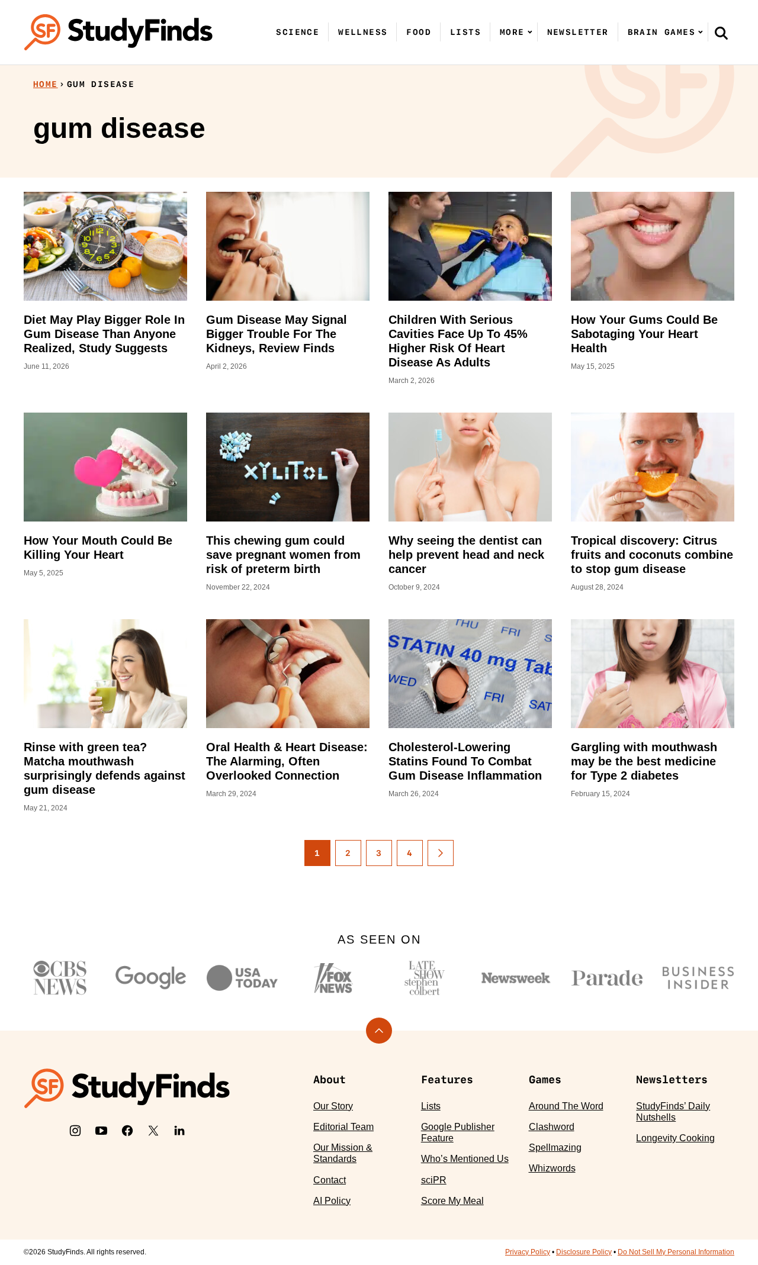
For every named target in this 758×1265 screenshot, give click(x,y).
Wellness (362, 32)
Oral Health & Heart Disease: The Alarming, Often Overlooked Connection (287, 761)
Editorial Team (343, 1127)
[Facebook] (127, 1131)
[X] (153, 1131)
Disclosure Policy (584, 1252)
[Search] (721, 33)
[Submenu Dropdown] (530, 32)
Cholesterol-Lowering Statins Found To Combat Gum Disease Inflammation (465, 761)
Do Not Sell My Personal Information (676, 1252)
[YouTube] (101, 1131)
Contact (329, 1180)
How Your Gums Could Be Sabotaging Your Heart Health (644, 334)
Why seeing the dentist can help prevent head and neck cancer (466, 554)
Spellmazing (555, 1147)
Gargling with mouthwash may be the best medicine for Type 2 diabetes (644, 761)
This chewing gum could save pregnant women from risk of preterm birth (283, 554)
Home (45, 84)
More (512, 32)
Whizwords (552, 1168)
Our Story (333, 1106)
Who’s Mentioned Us (465, 1159)
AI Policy (332, 1201)
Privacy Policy (527, 1252)
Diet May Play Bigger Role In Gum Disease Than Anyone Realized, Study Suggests (104, 334)
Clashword (551, 1127)
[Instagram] (75, 1131)
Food (418, 32)
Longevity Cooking (675, 1138)
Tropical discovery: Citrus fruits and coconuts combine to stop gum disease (652, 554)
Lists (465, 32)
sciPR (434, 1180)
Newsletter (578, 32)
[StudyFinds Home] (118, 32)
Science (297, 32)
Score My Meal (452, 1201)
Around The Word (566, 1106)
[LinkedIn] (179, 1131)
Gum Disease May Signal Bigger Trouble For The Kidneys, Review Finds (276, 334)
